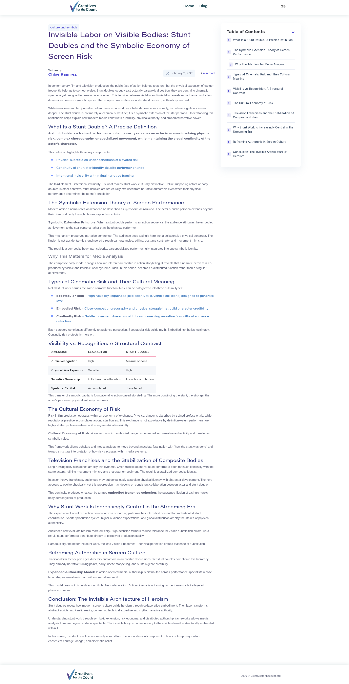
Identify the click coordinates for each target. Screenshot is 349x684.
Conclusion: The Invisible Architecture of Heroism (260, 154)
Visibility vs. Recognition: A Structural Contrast (258, 91)
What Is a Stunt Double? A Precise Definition (263, 40)
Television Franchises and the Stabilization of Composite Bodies (263, 115)
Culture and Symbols (63, 27)
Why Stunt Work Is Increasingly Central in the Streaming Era (263, 129)
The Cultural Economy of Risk (253, 103)
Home (188, 6)
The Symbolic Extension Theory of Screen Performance (261, 52)
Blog (203, 6)
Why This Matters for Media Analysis (260, 64)
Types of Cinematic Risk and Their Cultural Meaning (261, 76)
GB (283, 6)
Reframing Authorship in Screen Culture (259, 142)
